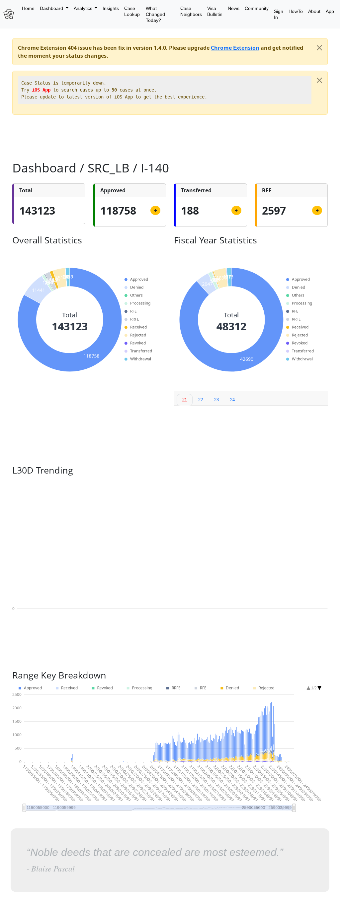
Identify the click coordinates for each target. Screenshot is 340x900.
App (330, 11)
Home (28, 8)
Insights (111, 8)
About (314, 11)
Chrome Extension (235, 47)
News (233, 8)
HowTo (296, 11)
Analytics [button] (84, 8)
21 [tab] (184, 399)
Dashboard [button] (52, 8)
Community (257, 8)
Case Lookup (132, 11)
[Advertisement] (170, 135)
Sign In (278, 14)
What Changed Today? (155, 14)
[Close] (319, 47)
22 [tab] (200, 399)
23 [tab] (216, 399)
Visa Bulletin (214, 11)
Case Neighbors (191, 11)
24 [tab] (232, 399)
